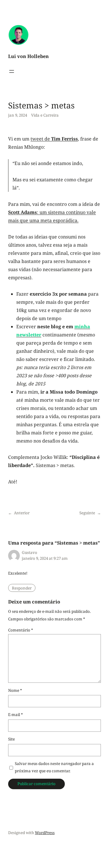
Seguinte (87, 512)
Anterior (22, 512)
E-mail (15, 714)
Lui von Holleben (28, 56)
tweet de (54, 139)
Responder (22, 588)
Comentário (20, 630)
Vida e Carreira (45, 115)
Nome (15, 690)
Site (11, 739)
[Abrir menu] (11, 71)
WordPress (45, 832)
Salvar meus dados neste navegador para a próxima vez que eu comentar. (54, 767)
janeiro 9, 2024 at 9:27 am (45, 558)
